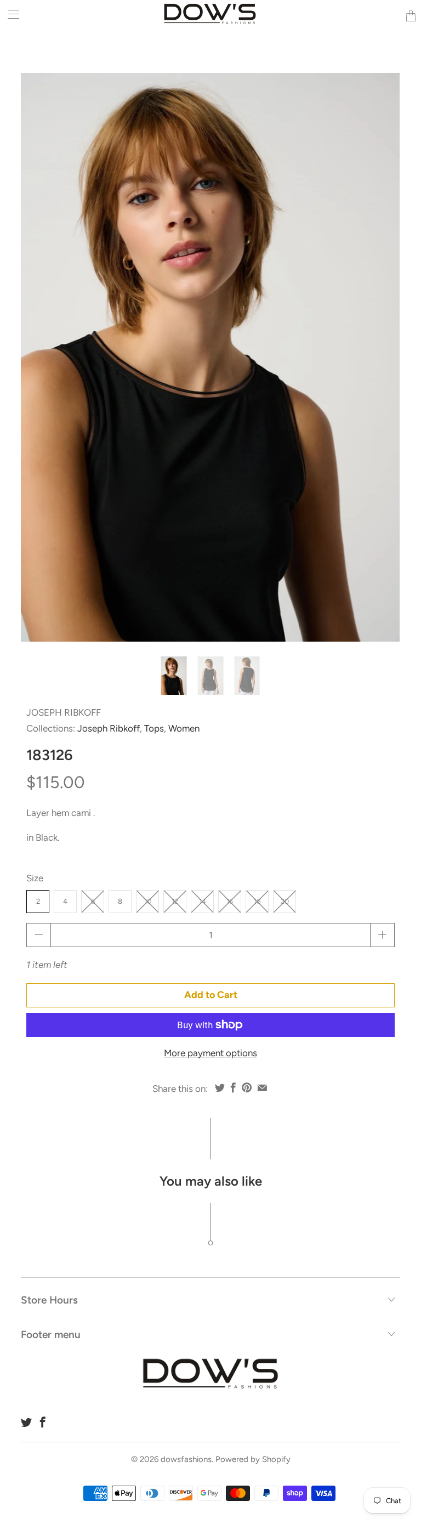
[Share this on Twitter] (219, 1087)
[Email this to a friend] (262, 1087)
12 (175, 901)
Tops (154, 728)
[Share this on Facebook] (233, 1087)
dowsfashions (186, 1459)
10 (147, 901)
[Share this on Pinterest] (246, 1087)
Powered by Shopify (253, 1459)
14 (202, 901)
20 (285, 901)
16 (229, 901)
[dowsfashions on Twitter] (26, 1422)
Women (184, 728)
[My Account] (9, 14)
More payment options (210, 1052)
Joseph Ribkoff (63, 712)
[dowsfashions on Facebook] (42, 1422)
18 (257, 901)
